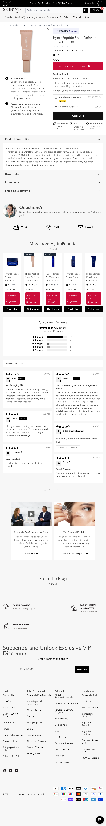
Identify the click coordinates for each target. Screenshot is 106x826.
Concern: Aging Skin (90, 741)
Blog (57, 731)
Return (6, 728)
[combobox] (56, 10)
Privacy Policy (33, 753)
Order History (10, 722)
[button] (8, 17)
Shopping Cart (34, 722)
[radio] (78, 99)
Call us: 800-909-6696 (11, 715)
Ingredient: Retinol (87, 723)
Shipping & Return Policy (12, 748)
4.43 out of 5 (60, 327)
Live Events (60, 737)
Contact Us (8, 695)
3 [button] (53, 489)
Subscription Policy (12, 756)
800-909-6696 (7, 3)
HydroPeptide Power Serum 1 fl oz (73, 277)
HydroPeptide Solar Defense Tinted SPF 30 (32, 277)
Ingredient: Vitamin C (87, 715)
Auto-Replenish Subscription (34, 702)
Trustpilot (59, 755)
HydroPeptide (19, 25)
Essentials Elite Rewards (39, 695)
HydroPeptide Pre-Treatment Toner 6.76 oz (52, 277)
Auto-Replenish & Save (69, 99)
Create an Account (36, 741)
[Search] (48, 29)
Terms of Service (35, 747)
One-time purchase (68, 106)
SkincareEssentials (18, 794)
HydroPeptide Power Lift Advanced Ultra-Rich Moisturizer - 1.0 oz (12, 277)
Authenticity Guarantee (66, 703)
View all (53, 249)
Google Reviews (63, 749)
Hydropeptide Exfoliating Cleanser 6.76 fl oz (93, 277)
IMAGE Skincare (90, 707)
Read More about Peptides (73, 553)
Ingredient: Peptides (87, 732)
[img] (12, 374)
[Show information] (88, 66)
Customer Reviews (12, 741)
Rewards (89, 3)
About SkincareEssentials (64, 696)
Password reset (34, 735)
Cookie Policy (61, 724)
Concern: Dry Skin (88, 750)
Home (5, 25)
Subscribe (82, 669)
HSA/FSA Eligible (90, 757)
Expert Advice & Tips (13, 735)
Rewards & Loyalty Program (64, 711)
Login (30, 728)
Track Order (9, 707)
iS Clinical (87, 701)
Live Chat (7, 701)
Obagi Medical (89, 695)
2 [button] (49, 489)
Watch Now (30, 553)
